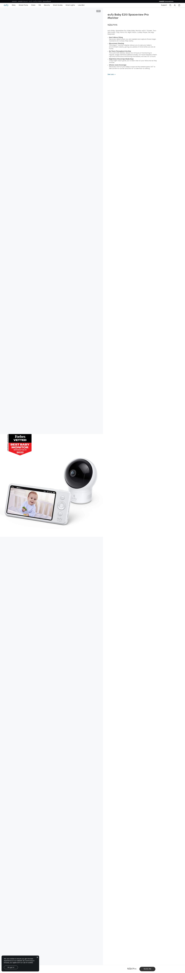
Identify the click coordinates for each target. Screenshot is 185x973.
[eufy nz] (7, 5)
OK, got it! (10, 967)
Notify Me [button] (147, 969)
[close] (37, 957)
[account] (175, 5)
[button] (179, 5)
